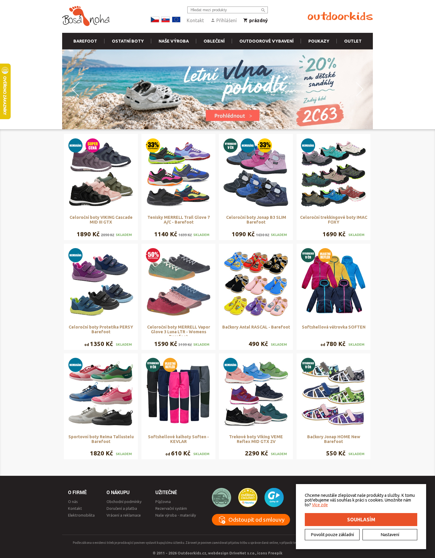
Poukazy (318, 41)
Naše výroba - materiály (175, 515)
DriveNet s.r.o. (242, 553)
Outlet (353, 41)
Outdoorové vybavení (266, 41)
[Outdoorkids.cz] (340, 16)
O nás (73, 501)
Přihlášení (226, 20)
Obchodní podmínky (124, 501)
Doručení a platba (122, 508)
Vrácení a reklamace (124, 515)
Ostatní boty (128, 41)
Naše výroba (174, 41)
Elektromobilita (81, 515)
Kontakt (195, 20)
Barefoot (85, 41)
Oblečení (214, 41)
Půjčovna (163, 501)
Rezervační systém (171, 508)
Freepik (275, 553)
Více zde (320, 504)
